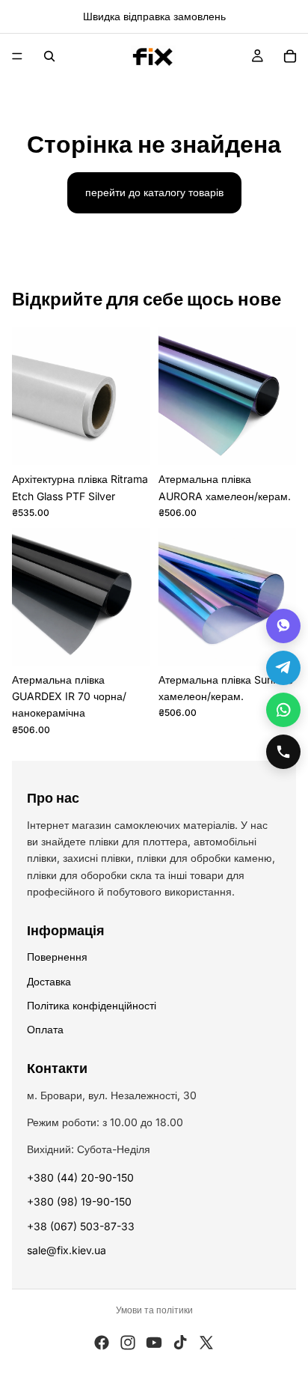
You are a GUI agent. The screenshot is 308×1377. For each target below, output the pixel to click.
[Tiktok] (180, 1343)
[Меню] (17, 56)
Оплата (45, 1029)
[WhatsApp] (283, 710)
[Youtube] (154, 1343)
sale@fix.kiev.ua (66, 1250)
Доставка (49, 981)
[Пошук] (49, 56)
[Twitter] (206, 1343)
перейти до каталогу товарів (154, 192)
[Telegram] (283, 668)
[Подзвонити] (283, 752)
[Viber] (283, 626)
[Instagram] (128, 1343)
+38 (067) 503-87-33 (81, 1226)
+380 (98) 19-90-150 (79, 1201)
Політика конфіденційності (91, 1005)
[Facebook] (102, 1343)
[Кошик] (290, 56)
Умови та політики (154, 1310)
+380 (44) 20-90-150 (80, 1177)
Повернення (57, 956)
